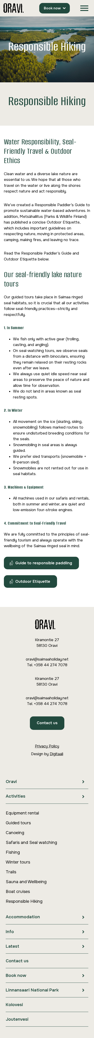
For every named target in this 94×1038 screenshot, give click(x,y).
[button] (84, 8)
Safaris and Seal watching (31, 842)
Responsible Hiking (24, 901)
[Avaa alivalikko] (83, 781)
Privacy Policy (47, 746)
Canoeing (15, 832)
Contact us (47, 723)
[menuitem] (47, 781)
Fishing (13, 852)
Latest (12, 946)
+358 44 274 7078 (50, 665)
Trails (11, 872)
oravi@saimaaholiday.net (47, 659)
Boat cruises (18, 891)
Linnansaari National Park (32, 990)
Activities (15, 796)
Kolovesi (14, 1004)
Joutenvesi (17, 1019)
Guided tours (18, 823)
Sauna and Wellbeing (26, 882)
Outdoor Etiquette (32, 581)
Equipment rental (22, 813)
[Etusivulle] (13, 8)
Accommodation (23, 917)
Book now (52, 8)
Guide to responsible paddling (43, 563)
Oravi (11, 781)
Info (10, 931)
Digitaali (56, 754)
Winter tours (18, 862)
